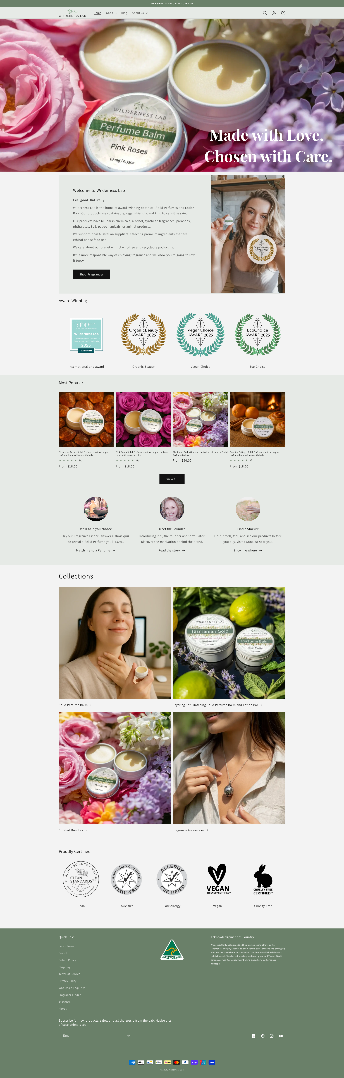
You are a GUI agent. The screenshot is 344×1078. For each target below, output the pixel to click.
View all (172, 479)
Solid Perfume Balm (73, 705)
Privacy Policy (68, 981)
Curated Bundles (71, 830)
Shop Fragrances (91, 274)
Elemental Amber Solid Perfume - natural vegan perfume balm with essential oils (84, 454)
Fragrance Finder (70, 995)
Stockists (65, 1001)
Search (63, 953)
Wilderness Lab (176, 1069)
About (63, 1008)
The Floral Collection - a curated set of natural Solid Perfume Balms (200, 454)
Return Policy (67, 960)
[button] (111, 13)
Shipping (65, 967)
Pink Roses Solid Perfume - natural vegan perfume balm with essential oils (142, 454)
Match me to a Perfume (93, 550)
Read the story (169, 550)
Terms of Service (69, 974)
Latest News (67, 946)
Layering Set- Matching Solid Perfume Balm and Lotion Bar (215, 705)
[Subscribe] (128, 1036)
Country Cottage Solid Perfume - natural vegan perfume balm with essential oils (254, 454)
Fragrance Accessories (188, 830)
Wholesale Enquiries (72, 988)
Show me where (245, 550)
